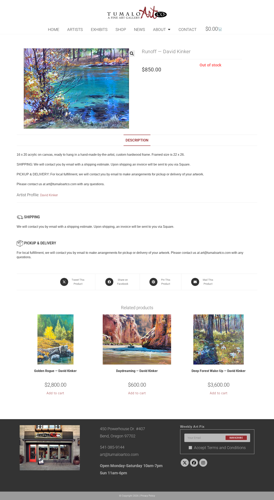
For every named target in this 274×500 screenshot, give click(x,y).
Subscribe (236, 437)
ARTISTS (75, 29)
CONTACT (188, 29)
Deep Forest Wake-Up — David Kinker (219, 371)
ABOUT (159, 29)
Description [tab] (137, 140)
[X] (185, 463)
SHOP (121, 29)
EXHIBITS (99, 29)
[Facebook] (194, 463)
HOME (53, 29)
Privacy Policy (147, 495)
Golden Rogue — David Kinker (55, 371)
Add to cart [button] (55, 393)
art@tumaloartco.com (215, 252)
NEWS (139, 29)
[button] (132, 53)
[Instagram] (203, 463)
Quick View (58, 361)
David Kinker (49, 195)
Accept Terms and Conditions (220, 447)
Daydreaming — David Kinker (137, 371)
